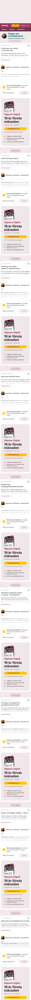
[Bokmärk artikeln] (28, 45)
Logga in (23, 25)
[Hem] (5, 25)
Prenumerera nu (13, 128)
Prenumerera (15, 25)
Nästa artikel (16, 150)
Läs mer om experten (15, 41)
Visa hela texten (5, 60)
